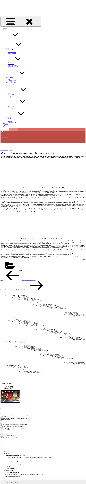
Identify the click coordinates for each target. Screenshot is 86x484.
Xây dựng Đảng (11, 49)
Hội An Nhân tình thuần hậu (11, 82)
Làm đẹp (10, 119)
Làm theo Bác (11, 50)
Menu (40, 25)
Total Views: (5, 388)
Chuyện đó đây (9, 117)
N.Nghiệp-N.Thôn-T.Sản (13, 66)
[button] (43, 405)
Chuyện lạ (10, 121)
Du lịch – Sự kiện (9, 81)
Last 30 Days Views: (7, 387)
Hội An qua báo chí (12, 122)
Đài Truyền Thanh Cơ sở (13, 106)
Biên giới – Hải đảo (12, 96)
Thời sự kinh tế (11, 64)
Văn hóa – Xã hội (9, 77)
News (4, 123)
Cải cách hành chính (12, 52)
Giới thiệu (5, 29)
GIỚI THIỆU (5, 452)
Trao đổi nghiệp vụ (12, 107)
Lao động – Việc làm (12, 80)
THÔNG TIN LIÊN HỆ (8, 453)
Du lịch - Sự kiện (22, 270)
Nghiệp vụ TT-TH (9, 105)
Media (4, 125)
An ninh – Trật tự (11, 94)
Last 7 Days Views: (7, 386)
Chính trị (7, 48)
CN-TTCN (10, 67)
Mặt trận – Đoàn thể (12, 53)
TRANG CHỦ (6, 451)
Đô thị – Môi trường (10, 84)
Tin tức (4, 38)
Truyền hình (5, 124)
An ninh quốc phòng (10, 93)
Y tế (9, 79)
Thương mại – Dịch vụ (12, 65)
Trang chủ (5, 28)
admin (11, 150)
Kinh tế (7, 62)
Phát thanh (5, 126)
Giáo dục (10, 78)
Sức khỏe (10, 118)
